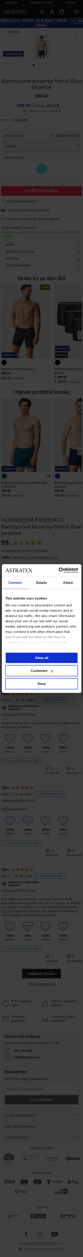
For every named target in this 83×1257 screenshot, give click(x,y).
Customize (39, 671)
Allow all (41, 658)
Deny (42, 684)
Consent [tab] (15, 582)
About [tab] (68, 582)
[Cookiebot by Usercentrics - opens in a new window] (59, 570)
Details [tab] (41, 582)
